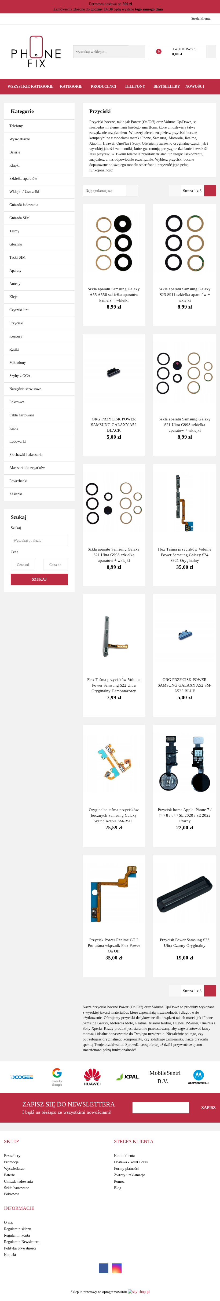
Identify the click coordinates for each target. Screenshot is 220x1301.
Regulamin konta (17, 1235)
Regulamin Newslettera (21, 1242)
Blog (117, 1188)
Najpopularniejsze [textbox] (99, 191)
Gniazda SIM (19, 218)
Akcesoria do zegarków (27, 468)
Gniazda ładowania (23, 205)
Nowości (194, 87)
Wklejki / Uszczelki (24, 192)
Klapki (14, 165)
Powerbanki (18, 481)
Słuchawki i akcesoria (25, 455)
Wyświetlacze (19, 139)
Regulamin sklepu (17, 1229)
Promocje (11, 1162)
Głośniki (15, 244)
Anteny (14, 284)
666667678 (9, 18)
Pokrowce (16, 402)
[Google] (22, 1077)
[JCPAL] (93, 1077)
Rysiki (14, 349)
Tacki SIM (17, 257)
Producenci (104, 87)
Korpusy (15, 336)
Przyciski (16, 323)
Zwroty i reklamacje (129, 1175)
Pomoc (119, 1181)
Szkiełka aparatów (23, 179)
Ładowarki (17, 441)
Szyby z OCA (19, 376)
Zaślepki (15, 494)
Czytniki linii (19, 310)
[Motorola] (164, 1077)
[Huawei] (58, 1077)
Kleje (13, 297)
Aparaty (15, 271)
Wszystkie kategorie (30, 87)
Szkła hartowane (21, 415)
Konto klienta (124, 1156)
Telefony (16, 126)
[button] (11, 1142)
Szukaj (39, 579)
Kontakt (10, 1255)
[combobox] (110, 190)
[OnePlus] (199, 1077)
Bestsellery (166, 87)
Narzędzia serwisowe (25, 389)
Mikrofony (17, 363)
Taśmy (14, 231)
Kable (13, 428)
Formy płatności (126, 1169)
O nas (8, 1223)
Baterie (14, 152)
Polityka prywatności (20, 1248)
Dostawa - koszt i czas (131, 1162)
